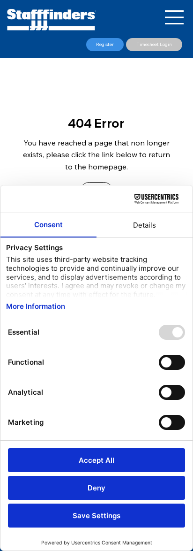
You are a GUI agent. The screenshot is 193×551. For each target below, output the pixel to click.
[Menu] (174, 17)
